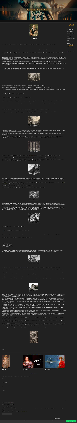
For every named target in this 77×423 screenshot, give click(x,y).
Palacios (72, 47)
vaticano (68, 45)
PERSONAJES (34, 36)
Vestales (68, 46)
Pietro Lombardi (70, 50)
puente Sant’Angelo (31, 155)
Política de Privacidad (11, 402)
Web (2, 386)
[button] (71, 421)
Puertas (73, 44)
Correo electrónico (4, 382)
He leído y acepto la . (8, 402)
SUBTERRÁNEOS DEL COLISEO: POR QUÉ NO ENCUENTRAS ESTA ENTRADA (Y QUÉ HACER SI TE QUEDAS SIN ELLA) (71, 31)
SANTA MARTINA (26, 369)
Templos (68, 52)
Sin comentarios (64, 351)
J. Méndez (4, 351)
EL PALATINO (69, 36)
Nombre (3, 378)
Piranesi (3, 349)
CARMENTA (4, 369)
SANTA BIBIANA (47, 369)
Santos (71, 45)
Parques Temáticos (69, 44)
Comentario (3, 390)
